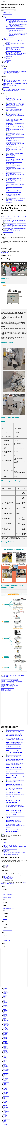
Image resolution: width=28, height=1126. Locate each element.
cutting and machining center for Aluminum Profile (13, 100)
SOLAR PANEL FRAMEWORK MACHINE (14, 89)
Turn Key (5, 39)
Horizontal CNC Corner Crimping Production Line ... (14, 820)
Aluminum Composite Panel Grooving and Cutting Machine (15, 144)
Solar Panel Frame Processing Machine (18, 24)
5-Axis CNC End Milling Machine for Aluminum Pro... (15, 793)
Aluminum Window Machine (7, 684)
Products (5, 17)
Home (4, 16)
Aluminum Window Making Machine (9, 685)
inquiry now (3, 862)
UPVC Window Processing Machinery (18, 33)
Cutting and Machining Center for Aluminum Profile (14, 181)
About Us (5, 57)
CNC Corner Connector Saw (7, 688)
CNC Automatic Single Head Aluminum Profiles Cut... (14, 743)
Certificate (8, 60)
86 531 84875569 (7, 897)
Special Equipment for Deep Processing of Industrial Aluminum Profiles (16, 19)
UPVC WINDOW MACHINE (13, 51)
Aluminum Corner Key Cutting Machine (10, 680)
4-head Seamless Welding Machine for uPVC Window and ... (15, 116)
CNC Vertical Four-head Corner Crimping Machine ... (15, 811)
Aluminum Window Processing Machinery (13, 73)
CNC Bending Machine (14, 25)
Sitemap (24, 882)
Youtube (5, 919)
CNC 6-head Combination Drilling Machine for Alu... (14, 768)
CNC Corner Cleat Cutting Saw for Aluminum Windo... (14, 734)
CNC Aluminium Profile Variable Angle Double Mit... (14, 751)
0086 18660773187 (7, 878)
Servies (8, 58)
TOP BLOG (3, 883)
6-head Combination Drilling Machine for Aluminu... (14, 759)
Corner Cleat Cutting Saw (6, 689)
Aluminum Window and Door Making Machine (11, 681)
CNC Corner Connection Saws (8, 686)
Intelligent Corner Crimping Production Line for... (14, 830)
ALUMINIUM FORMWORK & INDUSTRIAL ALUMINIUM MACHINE (16, 53)
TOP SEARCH (10, 883)
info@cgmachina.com (8, 877)
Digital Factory (9, 37)
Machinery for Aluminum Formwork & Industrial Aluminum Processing (18, 22)
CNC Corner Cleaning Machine (13, 110)
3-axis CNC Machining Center (13, 195)
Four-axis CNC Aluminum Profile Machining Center (14, 162)
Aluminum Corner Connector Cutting (9, 679)
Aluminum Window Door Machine (9, 683)
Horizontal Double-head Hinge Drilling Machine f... (15, 776)
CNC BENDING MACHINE (13, 49)
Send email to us (4, 252)
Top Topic (5, 62)
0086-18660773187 (7, 876)
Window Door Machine (6, 690)
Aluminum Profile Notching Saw (13, 192)
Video (4, 45)
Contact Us (6, 61)
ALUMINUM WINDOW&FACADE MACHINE (15, 83)
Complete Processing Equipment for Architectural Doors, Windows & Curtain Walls (15, 28)
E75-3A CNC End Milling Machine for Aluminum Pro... (15, 784)
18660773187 (6, 940)
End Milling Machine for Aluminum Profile (13, 801)
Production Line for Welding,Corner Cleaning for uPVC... (14, 106)
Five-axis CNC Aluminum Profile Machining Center (14, 156)
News (4, 38)
